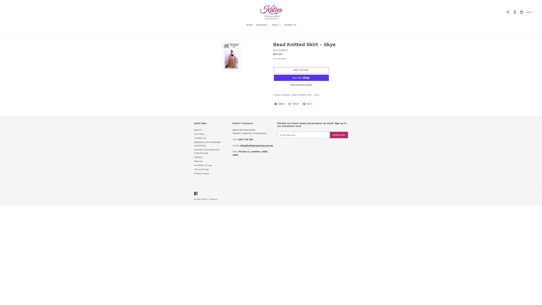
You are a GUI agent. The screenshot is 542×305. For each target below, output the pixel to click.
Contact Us (200, 138)
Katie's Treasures (209, 199)
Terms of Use (201, 169)
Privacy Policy (201, 173)
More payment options (301, 84)
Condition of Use (203, 165)
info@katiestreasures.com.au (256, 145)
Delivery (198, 157)
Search (198, 129)
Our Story (199, 134)
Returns (198, 161)
